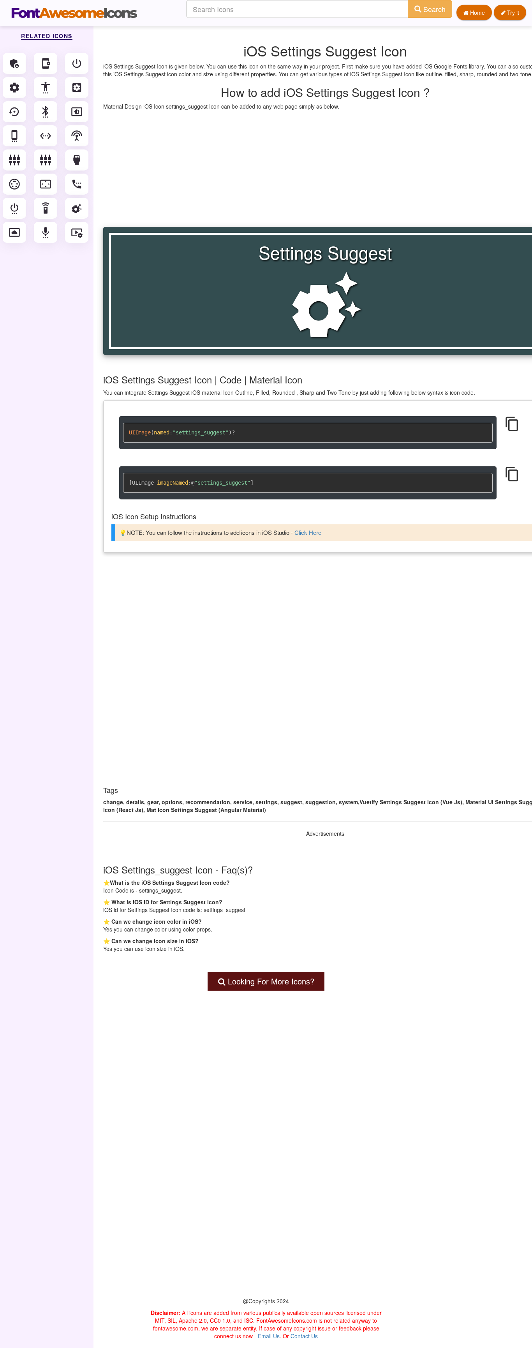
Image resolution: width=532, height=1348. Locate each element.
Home (477, 12)
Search (433, 9)
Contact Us (304, 1336)
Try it (512, 12)
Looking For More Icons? (269, 981)
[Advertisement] (266, 1159)
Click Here (307, 532)
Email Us (269, 1336)
